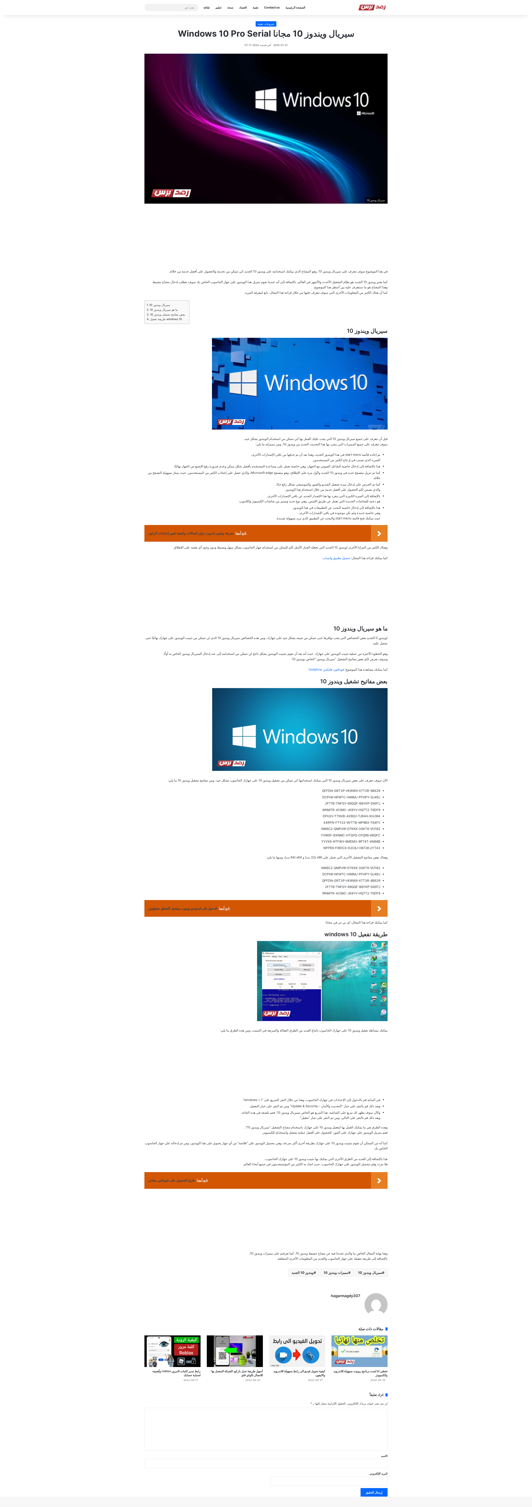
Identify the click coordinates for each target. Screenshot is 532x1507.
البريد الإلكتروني (378, 1473)
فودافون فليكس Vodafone (326, 669)
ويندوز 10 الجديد (303, 1272)
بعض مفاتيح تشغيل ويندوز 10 (167, 314)
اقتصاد (243, 7)
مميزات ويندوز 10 (336, 1272)
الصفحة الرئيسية (295, 7)
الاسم (384, 1455)
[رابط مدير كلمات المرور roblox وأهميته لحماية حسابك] (172, 1351)
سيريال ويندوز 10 (159, 305)
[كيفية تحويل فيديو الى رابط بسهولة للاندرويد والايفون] (297, 1351)
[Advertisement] (266, 239)
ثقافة (206, 7)
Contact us (272, 7)
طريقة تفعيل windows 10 (166, 319)
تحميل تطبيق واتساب (336, 558)
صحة (230, 7)
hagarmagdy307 (345, 1296)
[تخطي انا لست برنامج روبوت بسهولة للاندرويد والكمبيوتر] (359, 1351)
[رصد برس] (373, 7)
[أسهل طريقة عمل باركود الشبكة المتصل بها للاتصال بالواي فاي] (235, 1351)
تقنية (255, 7)
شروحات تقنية (266, 24)
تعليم (219, 7)
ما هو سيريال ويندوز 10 (164, 309)
